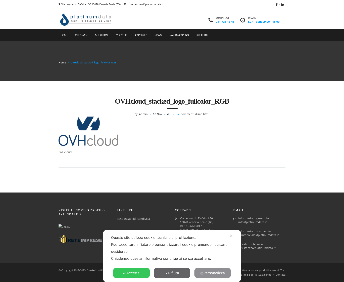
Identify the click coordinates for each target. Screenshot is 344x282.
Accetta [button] (133, 273)
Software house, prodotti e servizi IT (260, 270)
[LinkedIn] (282, 4)
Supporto (202, 35)
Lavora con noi (179, 35)
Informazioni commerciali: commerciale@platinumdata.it (258, 233)
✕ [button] (231, 236)
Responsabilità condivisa (133, 219)
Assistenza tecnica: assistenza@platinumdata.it (257, 246)
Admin (143, 114)
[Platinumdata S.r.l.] (86, 19)
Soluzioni (101, 35)
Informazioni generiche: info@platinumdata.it (254, 220)
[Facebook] (276, 4)
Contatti (141, 35)
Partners (121, 35)
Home (64, 35)
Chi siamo (81, 35)
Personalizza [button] (214, 273)
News (158, 35)
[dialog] (172, 256)
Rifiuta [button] (173, 273)
